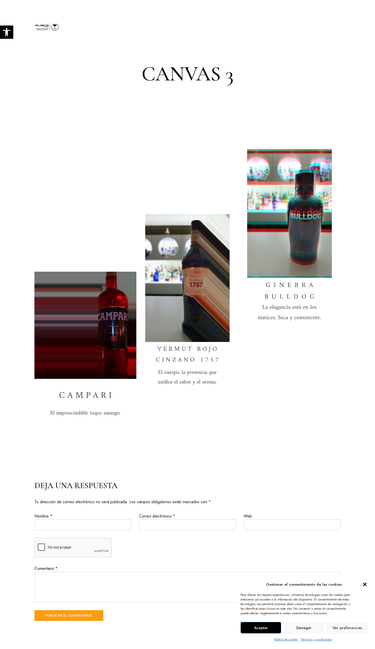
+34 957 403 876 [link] (291, 6)
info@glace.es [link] (330, 6)
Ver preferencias (347, 628)
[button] (364, 584)
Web (248, 516)
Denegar (303, 628)
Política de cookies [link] (286, 639)
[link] (6, 32)
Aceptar (261, 628)
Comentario (46, 568)
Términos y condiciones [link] (316, 639)
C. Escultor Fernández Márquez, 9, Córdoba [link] (73, 6)
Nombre (43, 516)
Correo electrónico (157, 516)
